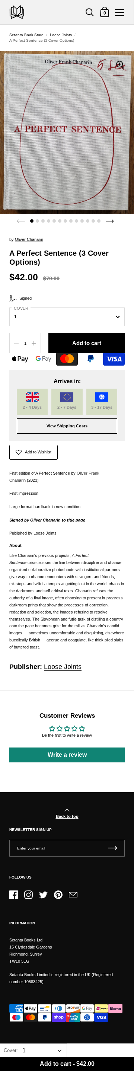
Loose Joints (61, 35)
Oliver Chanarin (29, 239)
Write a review (67, 755)
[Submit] (112, 848)
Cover (21, 308)
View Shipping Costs (67, 426)
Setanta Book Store (26, 35)
